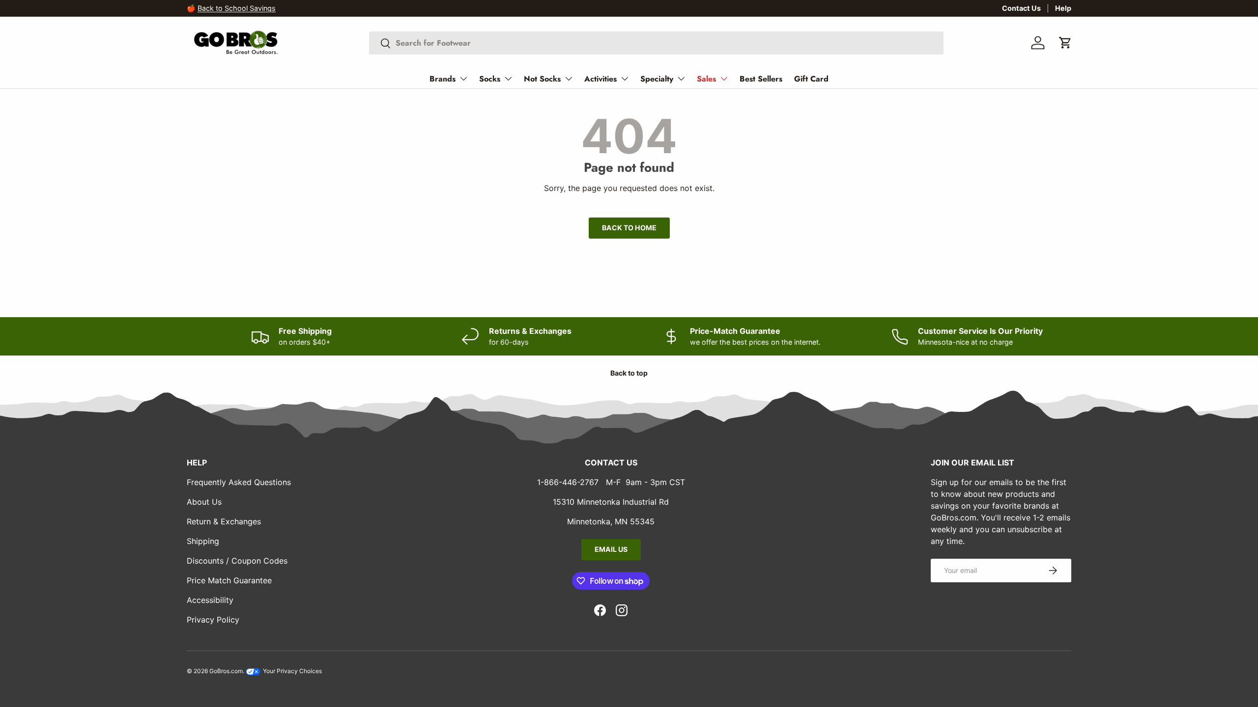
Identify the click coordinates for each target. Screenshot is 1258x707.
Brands (442, 78)
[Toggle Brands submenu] (463, 78)
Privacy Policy (213, 620)
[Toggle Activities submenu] (624, 78)
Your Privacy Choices (291, 671)
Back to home (629, 227)
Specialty (656, 78)
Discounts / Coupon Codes (237, 561)
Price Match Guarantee (229, 580)
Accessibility (210, 600)
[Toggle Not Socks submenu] (568, 78)
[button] (1065, 43)
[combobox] (656, 42)
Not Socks (542, 78)
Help (1063, 8)
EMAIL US (611, 549)
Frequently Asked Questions (239, 482)
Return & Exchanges (224, 521)
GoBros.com (226, 671)
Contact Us (1021, 8)
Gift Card (811, 78)
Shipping (203, 541)
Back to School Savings (237, 8)
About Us (204, 502)
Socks (489, 78)
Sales (706, 78)
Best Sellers (761, 78)
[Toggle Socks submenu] (508, 78)
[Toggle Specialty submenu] (681, 78)
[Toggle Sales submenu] (724, 78)
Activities (600, 78)
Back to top (629, 373)
